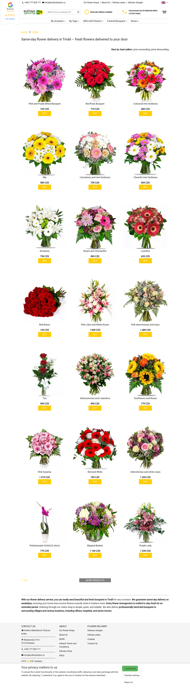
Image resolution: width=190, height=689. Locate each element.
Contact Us (92, 643)
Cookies (91, 639)
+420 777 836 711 (32, 2)
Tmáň (35, 32)
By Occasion (57, 21)
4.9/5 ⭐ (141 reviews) (31, 661)
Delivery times (65, 651)
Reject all (128, 682)
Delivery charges (135, 2)
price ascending (142, 49)
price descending (160, 49)
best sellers (126, 49)
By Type (73, 21)
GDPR (62, 639)
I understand (130, 668)
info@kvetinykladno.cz (54, 2)
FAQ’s (61, 655)
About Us (106, 2)
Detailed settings (132, 675)
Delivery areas (118, 2)
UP (25, 580)
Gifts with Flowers (92, 21)
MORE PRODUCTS (95, 580)
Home (24, 32)
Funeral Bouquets (116, 21)
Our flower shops (92, 2)
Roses (134, 21)
